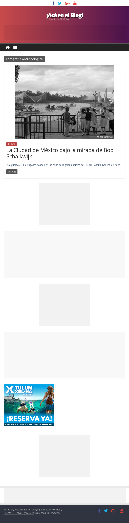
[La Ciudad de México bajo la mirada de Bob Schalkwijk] (64, 67)
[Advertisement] (64, 254)
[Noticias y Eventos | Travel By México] (7, 47)
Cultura (11, 144)
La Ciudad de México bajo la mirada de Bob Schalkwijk (60, 153)
